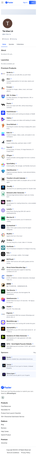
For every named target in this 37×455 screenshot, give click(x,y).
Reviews (3, 428)
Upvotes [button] (11, 44)
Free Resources (6, 406)
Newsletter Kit (5, 410)
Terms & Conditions (13, 452)
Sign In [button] (25, 2)
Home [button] (4, 44)
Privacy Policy (25, 452)
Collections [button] (20, 44)
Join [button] (32, 2)
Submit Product (6, 435)
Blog (2, 424)
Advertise (4, 443)
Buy (35, 352)
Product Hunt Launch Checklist (11, 413)
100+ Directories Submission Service (12, 416)
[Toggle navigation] (3, 2)
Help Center (5, 431)
